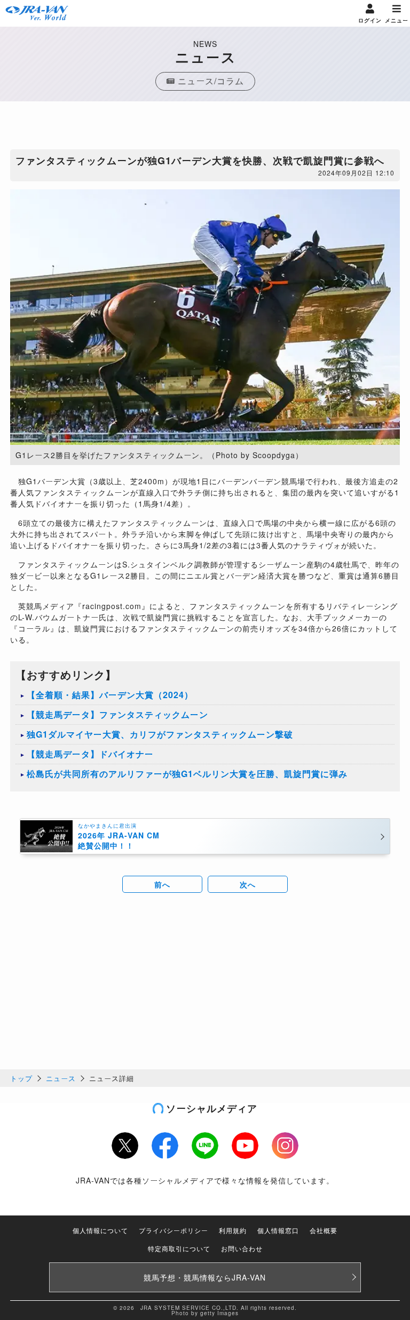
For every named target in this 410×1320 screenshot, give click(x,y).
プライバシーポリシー (173, 1230)
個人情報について (100, 1230)
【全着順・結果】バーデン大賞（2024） (110, 695)
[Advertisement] (205, 128)
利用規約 (233, 1230)
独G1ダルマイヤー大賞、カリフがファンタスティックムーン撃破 (160, 734)
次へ (248, 884)
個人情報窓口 (278, 1230)
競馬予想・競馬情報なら (205, 1277)
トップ (21, 1078)
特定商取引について (179, 1248)
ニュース (61, 1078)
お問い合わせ (242, 1248)
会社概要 (323, 1230)
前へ (162, 884)
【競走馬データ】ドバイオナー (90, 754)
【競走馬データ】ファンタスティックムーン (117, 714)
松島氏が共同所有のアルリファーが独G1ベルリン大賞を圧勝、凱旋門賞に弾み (187, 773)
